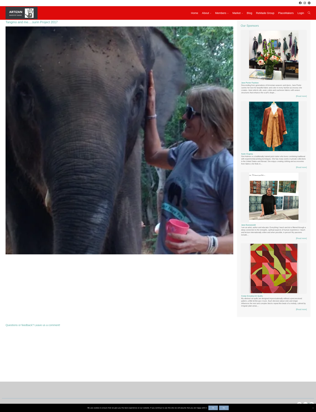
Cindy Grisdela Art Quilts (252, 296)
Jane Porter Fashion (250, 83)
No (224, 408)
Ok (213, 408)
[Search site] (309, 13)
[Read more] (301, 96)
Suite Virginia (247, 154)
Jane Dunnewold (248, 225)
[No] (313, 408)
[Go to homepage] (22, 13)
